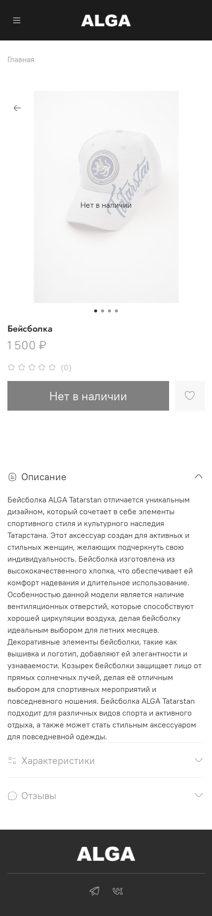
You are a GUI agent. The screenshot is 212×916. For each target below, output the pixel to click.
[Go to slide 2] (102, 310)
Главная (21, 59)
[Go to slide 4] (116, 310)
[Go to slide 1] (95, 310)
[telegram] (94, 892)
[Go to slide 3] (109, 310)
